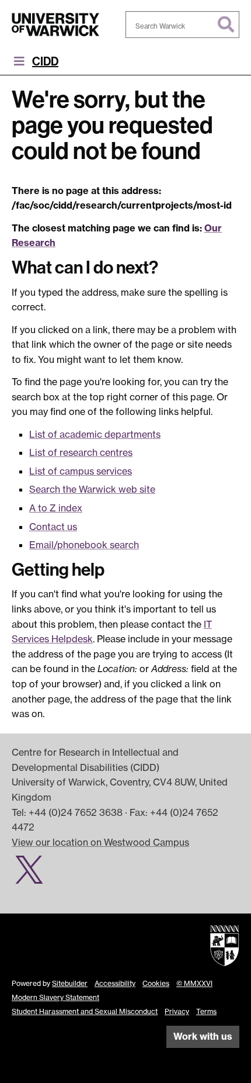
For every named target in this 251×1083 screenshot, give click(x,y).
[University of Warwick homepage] (55, 24)
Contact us (53, 526)
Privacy (177, 1011)
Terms (206, 1011)
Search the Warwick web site (92, 489)
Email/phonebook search (84, 545)
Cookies (155, 983)
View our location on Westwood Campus (100, 842)
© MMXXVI (194, 983)
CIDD (45, 61)
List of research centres (81, 452)
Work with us (202, 1036)
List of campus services (80, 471)
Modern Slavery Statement (55, 997)
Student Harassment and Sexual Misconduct (85, 1011)
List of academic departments (95, 434)
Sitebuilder (70, 983)
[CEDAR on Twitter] (33, 876)
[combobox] (182, 24)
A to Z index (55, 508)
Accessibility (115, 983)
